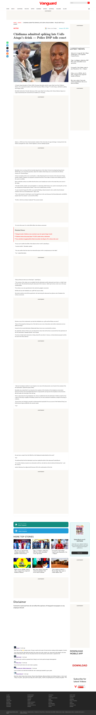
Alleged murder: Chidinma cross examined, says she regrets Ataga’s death (34, 234)
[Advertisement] (41, 117)
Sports (45, 8)
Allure (7, 695)
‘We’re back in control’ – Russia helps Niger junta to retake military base (59, 570)
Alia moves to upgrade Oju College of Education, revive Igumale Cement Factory (80, 54)
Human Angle (30, 703)
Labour (50, 696)
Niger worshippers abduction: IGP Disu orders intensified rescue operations (79, 61)
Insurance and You (31, 705)
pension (29, 706)
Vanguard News (48, 3)
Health (28, 700)
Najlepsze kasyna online (69, 712)
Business (39, 8)
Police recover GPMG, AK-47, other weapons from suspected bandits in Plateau (78, 74)
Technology (72, 696)
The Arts (71, 697)
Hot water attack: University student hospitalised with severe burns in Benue (79, 81)
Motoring (51, 700)
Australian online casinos (79, 712)
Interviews (51, 695)
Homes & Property (31, 702)
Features (29, 697)
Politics (27, 8)
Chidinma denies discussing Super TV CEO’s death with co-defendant (33, 236)
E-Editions (8, 706)
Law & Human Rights (53, 697)
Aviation (8, 696)
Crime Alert (8, 700)
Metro (32, 8)
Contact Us (37, 712)
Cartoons (72, 699)
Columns (58, 8)
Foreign (29, 699)
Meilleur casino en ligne (60, 712)
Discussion (8, 703)
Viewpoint (72, 703)
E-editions (19, 8)
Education (8, 705)
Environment (30, 696)
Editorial (51, 8)
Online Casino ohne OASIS (50, 712)
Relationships (52, 703)
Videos (71, 702)
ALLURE (65, 8)
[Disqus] (40, 628)
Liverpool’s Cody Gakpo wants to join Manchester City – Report (79, 68)
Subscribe (80, 553)
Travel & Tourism (73, 700)
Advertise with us (31, 712)
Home (7, 8)
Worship (71, 706)
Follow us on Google (52, 28)
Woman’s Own (73, 705)
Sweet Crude (72, 695)
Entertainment (30, 695)
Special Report (52, 705)
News (12, 8)
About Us (25, 712)
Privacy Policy (42, 712)
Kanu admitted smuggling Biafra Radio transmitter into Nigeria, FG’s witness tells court (37, 239)
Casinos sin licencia (23, 713)
